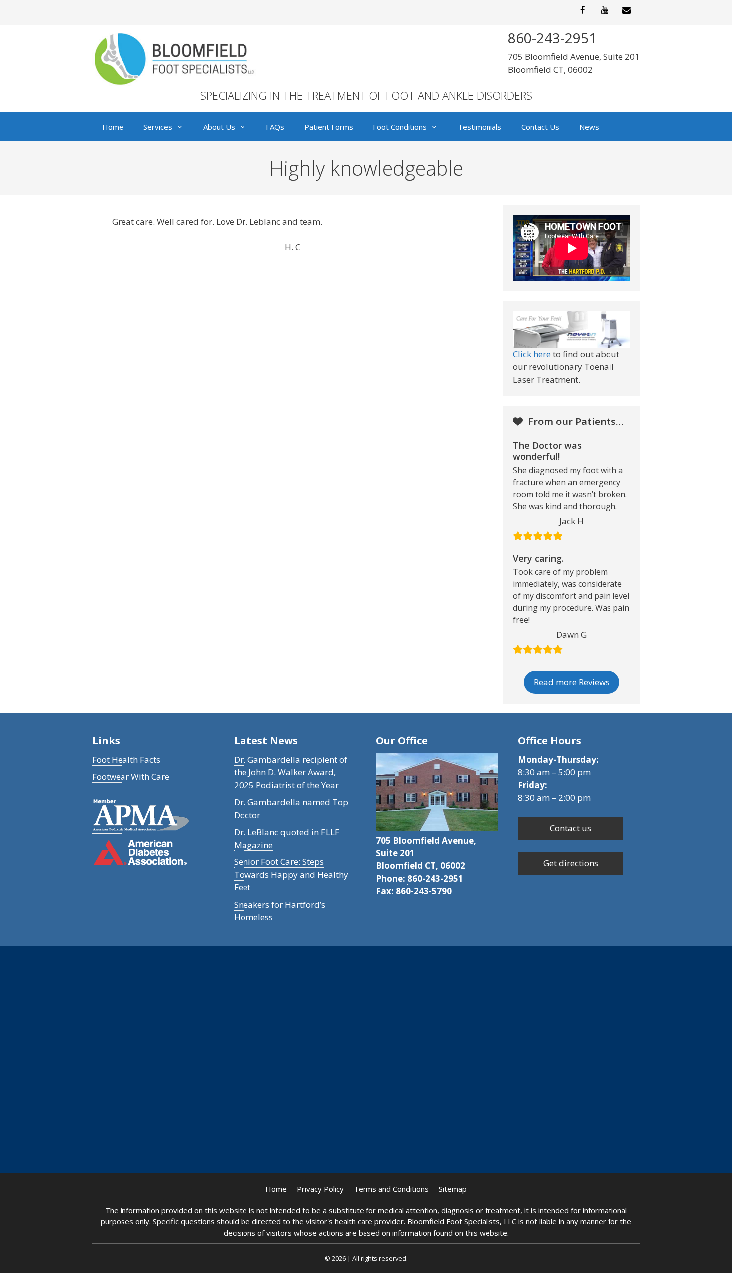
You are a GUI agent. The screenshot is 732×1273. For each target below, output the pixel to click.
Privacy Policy (320, 1189)
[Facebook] (583, 10)
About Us (219, 127)
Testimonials (479, 127)
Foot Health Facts (126, 759)
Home (112, 127)
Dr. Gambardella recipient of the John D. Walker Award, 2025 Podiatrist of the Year (290, 772)
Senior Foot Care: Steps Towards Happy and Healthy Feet (291, 874)
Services (157, 127)
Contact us (570, 828)
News (589, 127)
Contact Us (540, 127)
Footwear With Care (130, 776)
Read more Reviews (572, 682)
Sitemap (453, 1189)
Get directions (570, 863)
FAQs (275, 127)
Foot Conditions (400, 127)
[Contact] (627, 10)
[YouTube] (604, 10)
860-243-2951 (435, 878)
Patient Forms (328, 127)
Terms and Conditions (391, 1189)
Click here (532, 354)
